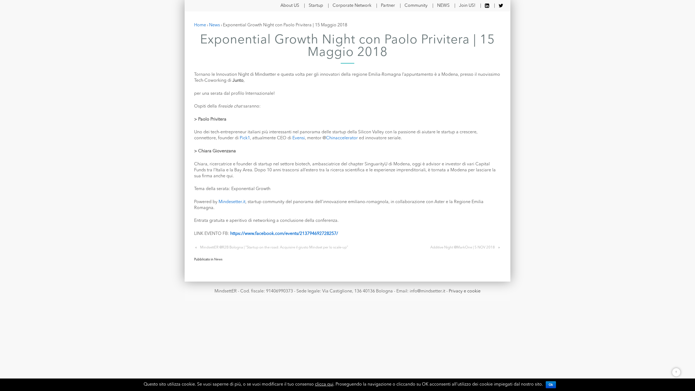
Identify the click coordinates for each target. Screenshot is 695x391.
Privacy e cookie (465, 291)
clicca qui (324, 384)
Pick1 (245, 138)
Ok (551, 385)
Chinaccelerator (342, 138)
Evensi (298, 138)
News (214, 25)
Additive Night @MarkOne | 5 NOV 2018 (462, 247)
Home (200, 25)
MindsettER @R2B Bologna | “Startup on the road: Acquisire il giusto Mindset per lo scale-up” (274, 247)
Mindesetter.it (232, 202)
